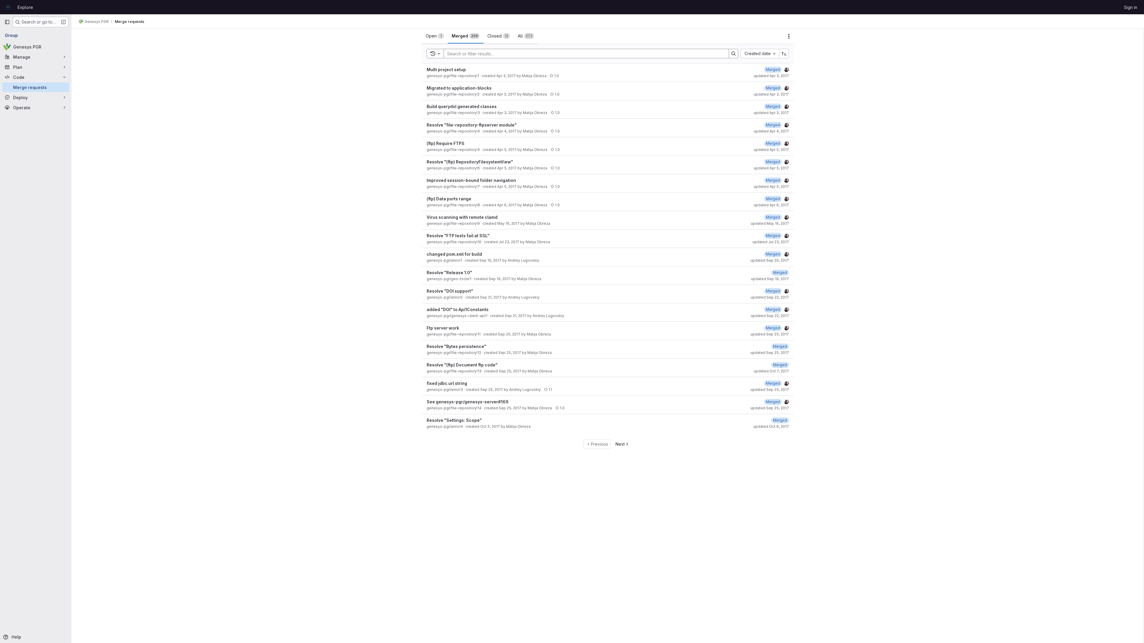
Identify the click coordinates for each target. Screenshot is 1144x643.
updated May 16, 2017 (770, 223)
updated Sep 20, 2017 (769, 260)
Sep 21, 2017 (491, 297)
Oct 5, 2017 (490, 426)
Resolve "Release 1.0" (449, 272)
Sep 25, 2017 (509, 334)
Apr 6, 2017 (507, 205)
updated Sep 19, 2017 (770, 279)
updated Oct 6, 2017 (771, 426)
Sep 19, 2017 (490, 260)
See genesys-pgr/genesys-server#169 (468, 401)
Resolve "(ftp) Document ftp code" (462, 364)
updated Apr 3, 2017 (771, 76)
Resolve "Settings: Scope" (454, 420)
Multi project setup (446, 69)
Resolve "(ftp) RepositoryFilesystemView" (470, 161)
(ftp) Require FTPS (445, 143)
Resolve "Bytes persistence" (456, 346)
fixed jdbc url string (447, 383)
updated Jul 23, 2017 (771, 242)
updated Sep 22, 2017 (770, 297)
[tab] (435, 36)
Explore (25, 7)
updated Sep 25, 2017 (769, 334)
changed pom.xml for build (454, 254)
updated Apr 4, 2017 (771, 131)
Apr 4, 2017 (507, 131)
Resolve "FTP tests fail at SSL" (458, 235)
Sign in (1130, 7)
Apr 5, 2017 (507, 149)
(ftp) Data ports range (449, 198)
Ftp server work (443, 327)
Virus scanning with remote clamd (462, 217)
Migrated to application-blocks (459, 87)
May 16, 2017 (508, 223)
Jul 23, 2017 (509, 242)
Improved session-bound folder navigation (471, 180)
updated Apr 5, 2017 (771, 149)
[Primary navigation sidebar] (7, 22)
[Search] (733, 53)
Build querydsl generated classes (462, 106)
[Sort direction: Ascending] (784, 53)
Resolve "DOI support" (450, 291)
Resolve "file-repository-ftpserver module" (472, 124)
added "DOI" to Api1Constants (458, 309)
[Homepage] (8, 7)
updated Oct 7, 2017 (771, 371)
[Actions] (789, 36)
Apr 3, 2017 (506, 76)
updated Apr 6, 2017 (771, 205)
